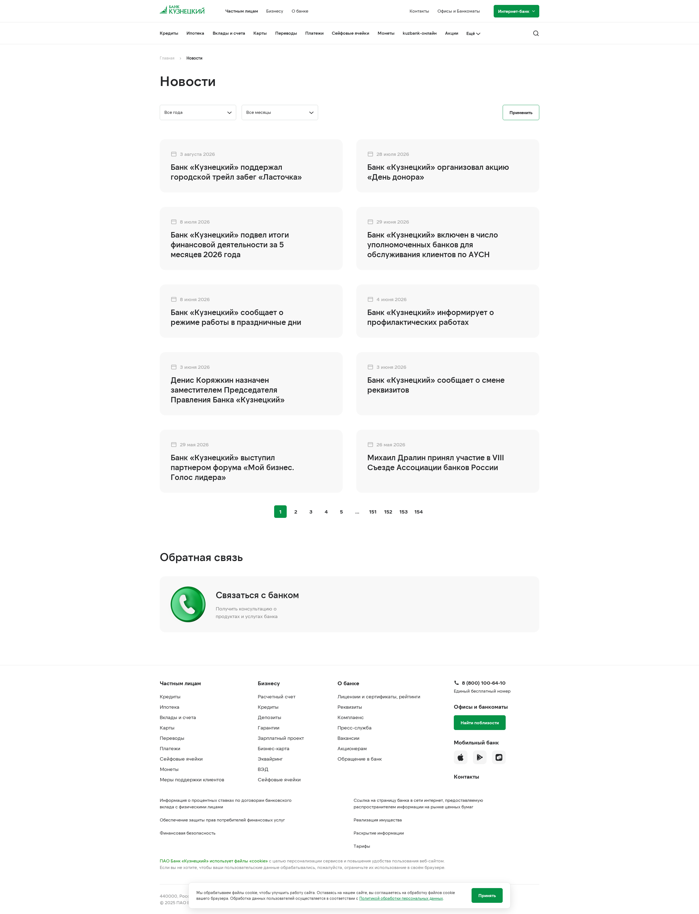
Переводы (286, 32)
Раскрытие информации (379, 832)
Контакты (419, 10)
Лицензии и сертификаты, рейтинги (378, 696)
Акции (451, 32)
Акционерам (352, 748)
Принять (487, 895)
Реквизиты (349, 707)
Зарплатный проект (281, 738)
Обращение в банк (359, 759)
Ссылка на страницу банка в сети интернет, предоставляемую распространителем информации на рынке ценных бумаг (418, 803)
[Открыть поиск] (536, 33)
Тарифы (362, 845)
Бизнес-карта (273, 748)
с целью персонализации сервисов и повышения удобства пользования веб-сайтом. (302, 860)
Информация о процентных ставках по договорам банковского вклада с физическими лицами (226, 803)
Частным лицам (241, 10)
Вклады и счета (229, 32)
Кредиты (169, 32)
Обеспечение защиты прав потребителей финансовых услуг (222, 819)
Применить (521, 112)
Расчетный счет (276, 696)
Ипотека (195, 32)
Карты (260, 32)
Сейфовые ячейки (350, 32)
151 (373, 512)
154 (418, 512)
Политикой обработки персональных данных (401, 898)
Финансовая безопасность (187, 832)
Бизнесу (274, 10)
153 (403, 512)
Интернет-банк (513, 11)
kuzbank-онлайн (420, 32)
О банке (300, 10)
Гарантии (268, 728)
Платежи (314, 32)
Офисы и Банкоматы (458, 10)
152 (388, 512)
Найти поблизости (480, 722)
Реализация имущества (378, 819)
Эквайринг (270, 759)
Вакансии (348, 738)
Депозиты (269, 717)
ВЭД (263, 769)
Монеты (386, 32)
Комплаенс (350, 717)
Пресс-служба (354, 728)
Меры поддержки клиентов (192, 779)
